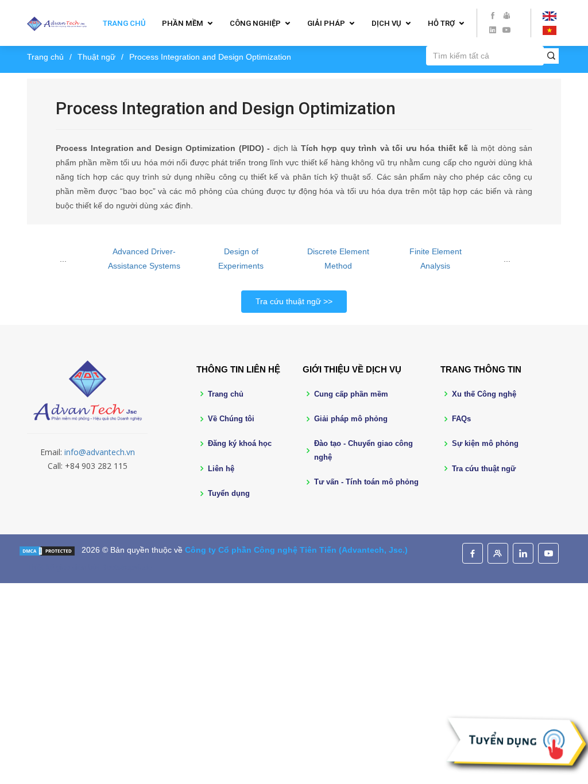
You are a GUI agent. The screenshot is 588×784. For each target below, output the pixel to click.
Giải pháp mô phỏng (351, 418)
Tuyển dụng (229, 493)
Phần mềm (182, 23)
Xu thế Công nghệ (484, 394)
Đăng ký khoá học (240, 443)
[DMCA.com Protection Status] (47, 549)
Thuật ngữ (96, 56)
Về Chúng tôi (231, 418)
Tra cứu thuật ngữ (288, 301)
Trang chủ (124, 23)
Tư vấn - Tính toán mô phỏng (366, 482)
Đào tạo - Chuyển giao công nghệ (363, 450)
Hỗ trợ (441, 23)
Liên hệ (221, 468)
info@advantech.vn (99, 452)
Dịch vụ (386, 23)
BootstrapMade (127, 567)
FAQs (461, 418)
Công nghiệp (255, 23)
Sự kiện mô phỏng (485, 443)
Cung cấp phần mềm (351, 394)
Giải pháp (326, 23)
